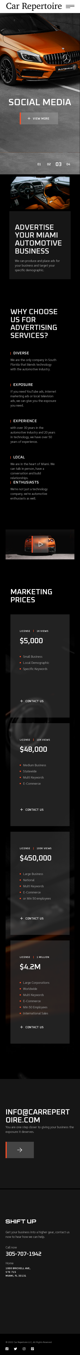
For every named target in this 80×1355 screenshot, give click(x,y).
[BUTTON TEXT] (20, 1150)
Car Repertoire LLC (23, 1342)
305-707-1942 (23, 1254)
